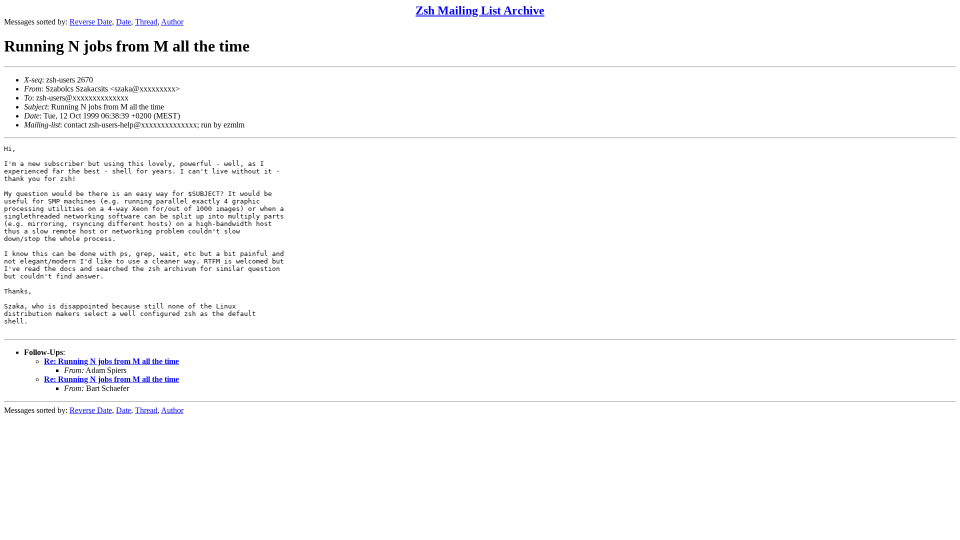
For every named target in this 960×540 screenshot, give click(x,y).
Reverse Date (91, 22)
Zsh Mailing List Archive (480, 10)
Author (172, 22)
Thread (146, 22)
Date (123, 22)
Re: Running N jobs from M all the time (111, 361)
